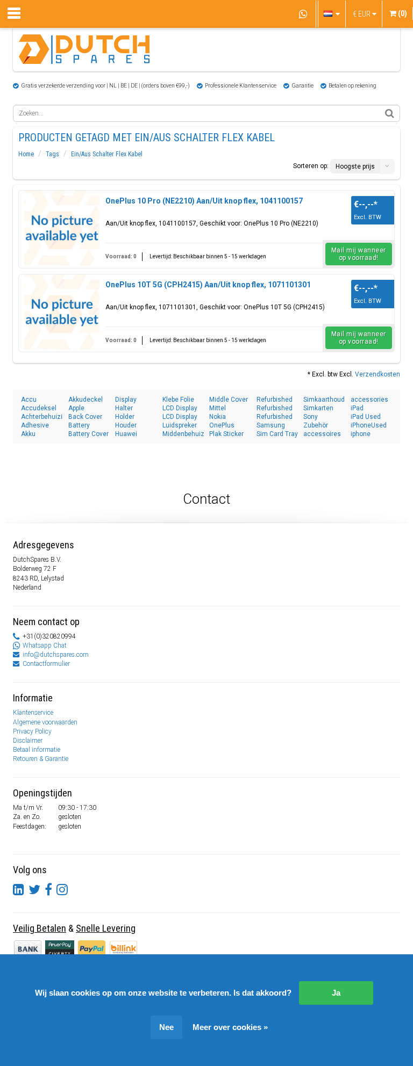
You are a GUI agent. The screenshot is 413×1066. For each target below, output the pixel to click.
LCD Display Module (179, 417)
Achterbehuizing (42, 416)
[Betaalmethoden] (60, 948)
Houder (126, 425)
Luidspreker (179, 425)
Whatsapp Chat (45, 645)
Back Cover (85, 416)
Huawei (126, 434)
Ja (336, 992)
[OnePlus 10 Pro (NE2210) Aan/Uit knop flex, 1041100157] (61, 228)
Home (26, 154)
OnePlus (221, 425)
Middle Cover (228, 399)
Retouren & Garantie (40, 759)
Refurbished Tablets (275, 400)
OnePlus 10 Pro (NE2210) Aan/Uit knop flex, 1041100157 (204, 201)
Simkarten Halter (318, 408)
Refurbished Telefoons (275, 417)
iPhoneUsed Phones (369, 426)
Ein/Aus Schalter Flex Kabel (107, 154)
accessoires (322, 434)
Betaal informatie (36, 749)
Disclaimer (27, 740)
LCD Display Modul (179, 408)
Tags (52, 154)
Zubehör (315, 425)
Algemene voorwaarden (45, 722)
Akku (28, 434)
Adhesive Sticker (35, 426)
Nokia (217, 416)
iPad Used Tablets (366, 417)
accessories (369, 399)
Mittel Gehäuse (222, 408)
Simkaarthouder (324, 399)
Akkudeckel (85, 399)
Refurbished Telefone (275, 408)
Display (126, 399)
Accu (29, 399)
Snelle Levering (106, 928)
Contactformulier (46, 664)
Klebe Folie (178, 399)
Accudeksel (38, 408)
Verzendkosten (377, 374)
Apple (76, 408)
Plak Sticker (226, 434)
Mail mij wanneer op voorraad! (358, 254)
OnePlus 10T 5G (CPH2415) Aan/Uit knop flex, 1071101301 (208, 284)
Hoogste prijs (355, 166)
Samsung (271, 425)
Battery (79, 425)
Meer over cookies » (230, 1027)
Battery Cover (88, 434)
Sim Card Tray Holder (277, 434)
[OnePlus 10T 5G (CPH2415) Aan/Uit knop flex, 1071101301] (61, 312)
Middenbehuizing (183, 434)
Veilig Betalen (39, 928)
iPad (357, 408)
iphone (361, 434)
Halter (124, 408)
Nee (166, 1027)
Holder (124, 416)
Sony (310, 416)
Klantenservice (33, 712)
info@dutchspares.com (56, 654)
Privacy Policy (32, 731)
